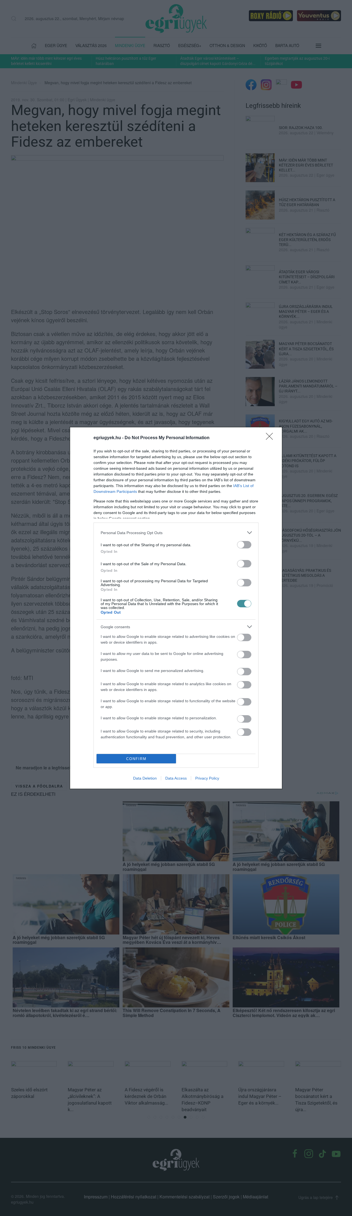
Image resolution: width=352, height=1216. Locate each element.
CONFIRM (136, 759)
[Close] (271, 438)
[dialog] (176, 608)
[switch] (244, 544)
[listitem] (176, 532)
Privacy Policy (207, 778)
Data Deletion (145, 778)
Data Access (176, 778)
